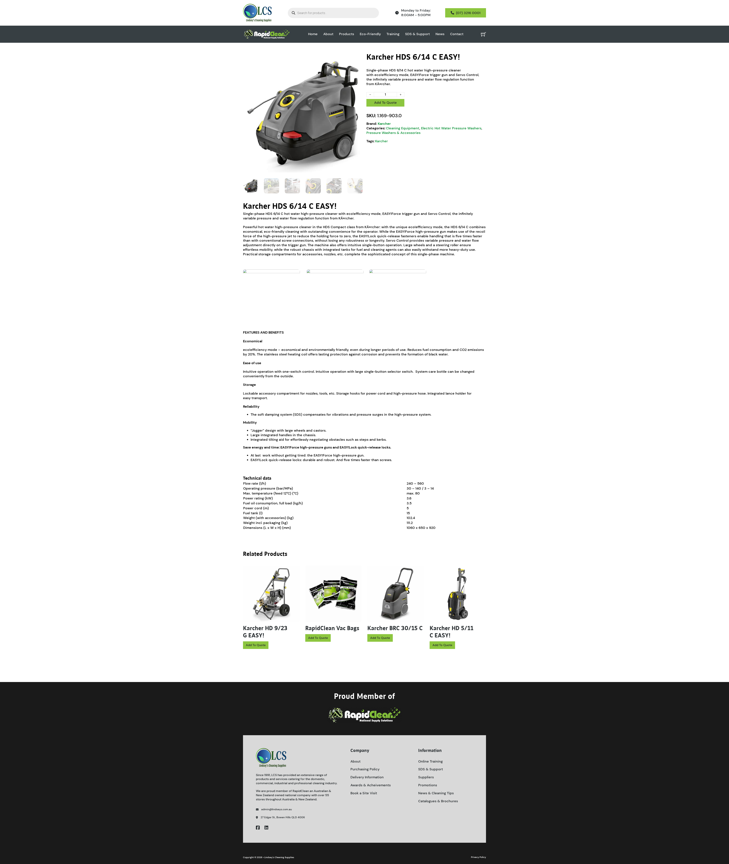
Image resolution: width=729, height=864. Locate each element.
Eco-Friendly (370, 34)
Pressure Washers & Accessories (393, 133)
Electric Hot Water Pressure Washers (451, 128)
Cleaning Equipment (402, 128)
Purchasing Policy (364, 769)
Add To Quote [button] (256, 645)
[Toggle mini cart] (483, 34)
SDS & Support (417, 34)
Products (346, 34)
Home (313, 34)
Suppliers (426, 777)
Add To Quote (385, 102)
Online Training (430, 761)
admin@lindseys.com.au (276, 809)
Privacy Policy (478, 857)
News (440, 34)
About (328, 34)
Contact (456, 34)
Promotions (427, 785)
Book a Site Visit (363, 793)
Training (393, 34)
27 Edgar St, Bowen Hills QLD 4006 (283, 817)
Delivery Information (367, 777)
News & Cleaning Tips (436, 793)
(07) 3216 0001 (468, 13)
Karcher (384, 123)
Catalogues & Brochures (438, 801)
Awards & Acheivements (370, 785)
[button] (357, 58)
